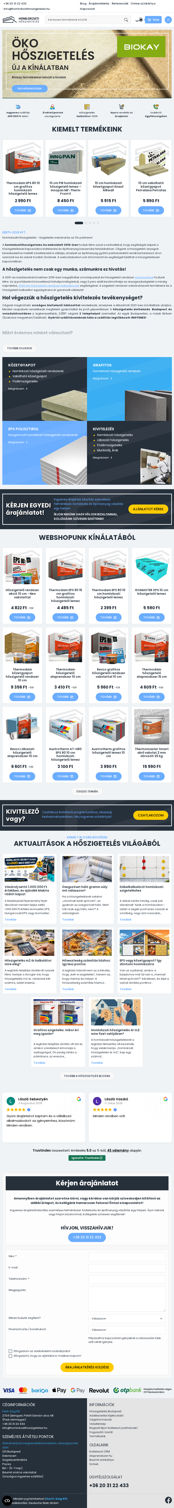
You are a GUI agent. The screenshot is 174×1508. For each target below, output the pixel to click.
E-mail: (13, 1267)
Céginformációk (100, 1420)
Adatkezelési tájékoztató (106, 1416)
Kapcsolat (87, 9)
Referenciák (120, 3)
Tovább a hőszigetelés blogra (87, 1076)
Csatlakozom (151, 815)
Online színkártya (143, 3)
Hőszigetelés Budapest (105, 1411)
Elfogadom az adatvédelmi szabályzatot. (42, 1351)
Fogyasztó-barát (101, 1432)
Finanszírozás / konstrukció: (28, 1329)
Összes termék (87, 791)
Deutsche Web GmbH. (44, 1503)
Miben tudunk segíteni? (25, 1318)
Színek (93, 1464)
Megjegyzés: (17, 1290)
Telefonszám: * (19, 1279)
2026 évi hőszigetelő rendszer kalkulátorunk (48, 286)
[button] (79, 223)
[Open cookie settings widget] (7, 1501)
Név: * (13, 1256)
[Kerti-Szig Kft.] (21, 19)
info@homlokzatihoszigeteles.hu (27, 9)
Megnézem (16, 389)
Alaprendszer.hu (100, 1456)
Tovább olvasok (19, 348)
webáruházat (144, 277)
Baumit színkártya (101, 1460)
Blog (83, 3)
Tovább (20, 210)
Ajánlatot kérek (148, 509)
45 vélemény (118, 1150)
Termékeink (97, 1436)
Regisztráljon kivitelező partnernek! (113, 1428)
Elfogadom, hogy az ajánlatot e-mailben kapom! (47, 1356)
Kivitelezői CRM (99, 1451)
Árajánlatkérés (99, 3)
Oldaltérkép (97, 1424)
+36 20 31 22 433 (14, 3)
